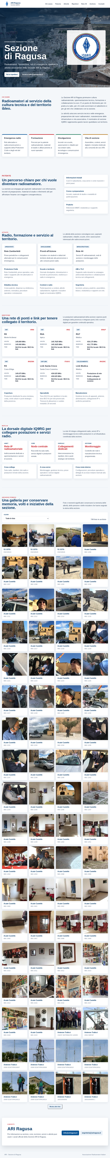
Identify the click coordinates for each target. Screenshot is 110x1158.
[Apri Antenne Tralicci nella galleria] (68, 1018)
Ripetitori (75, 4)
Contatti (101, 4)
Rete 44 (84, 4)
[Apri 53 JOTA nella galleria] (14, 535)
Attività (66, 4)
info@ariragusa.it (70, 1133)
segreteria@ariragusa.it (91, 1133)
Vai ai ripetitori (12, 74)
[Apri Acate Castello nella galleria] (95, 535)
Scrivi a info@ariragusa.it (32, 74)
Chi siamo (49, 4)
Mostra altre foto (55, 1106)
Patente (58, 4)
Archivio (93, 4)
